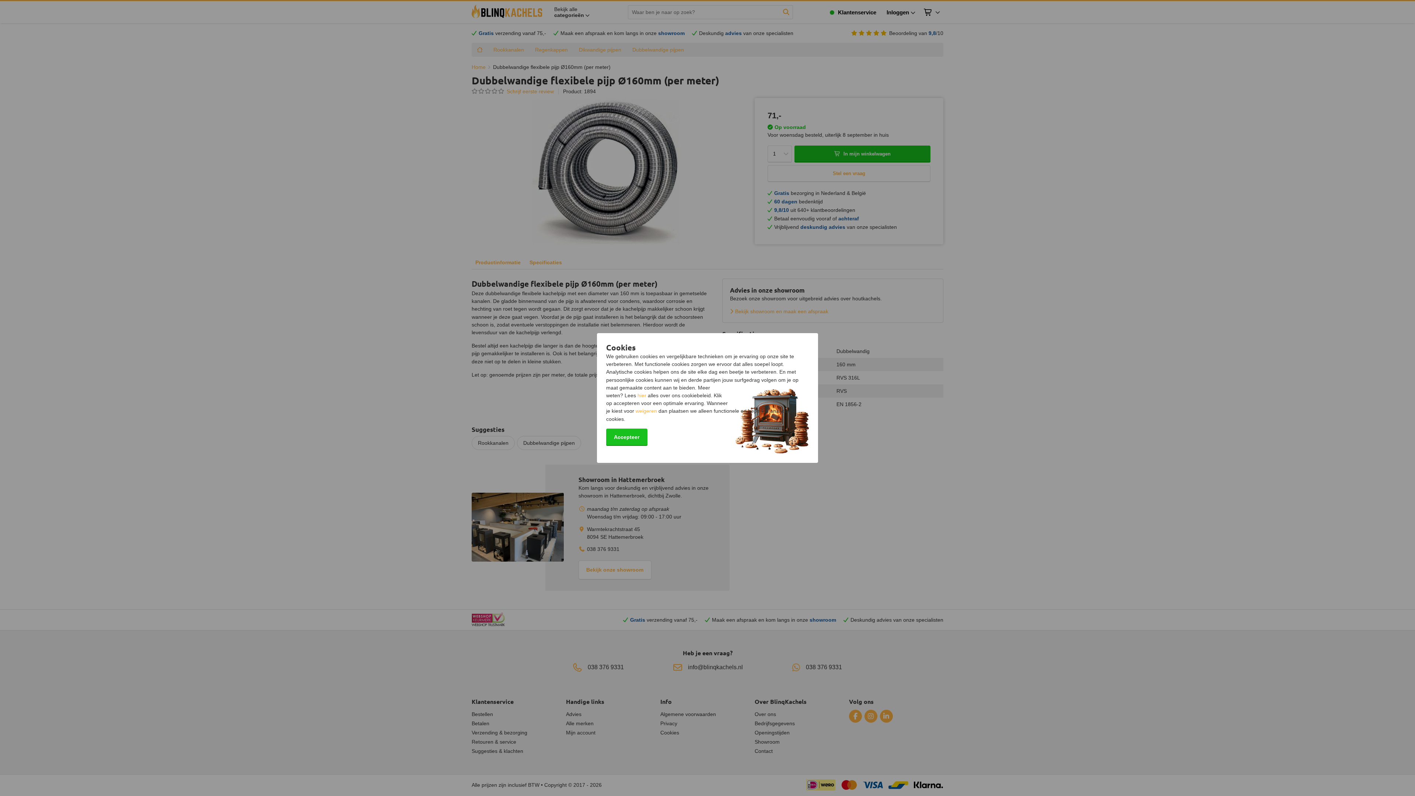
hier (641, 395)
